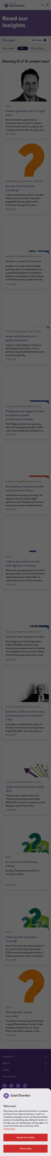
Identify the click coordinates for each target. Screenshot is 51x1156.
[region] (25, 1122)
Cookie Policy (9, 1128)
